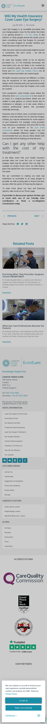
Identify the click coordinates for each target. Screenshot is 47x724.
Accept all (23, 700)
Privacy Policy (11, 693)
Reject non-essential (23, 708)
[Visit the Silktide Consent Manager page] (39, 715)
